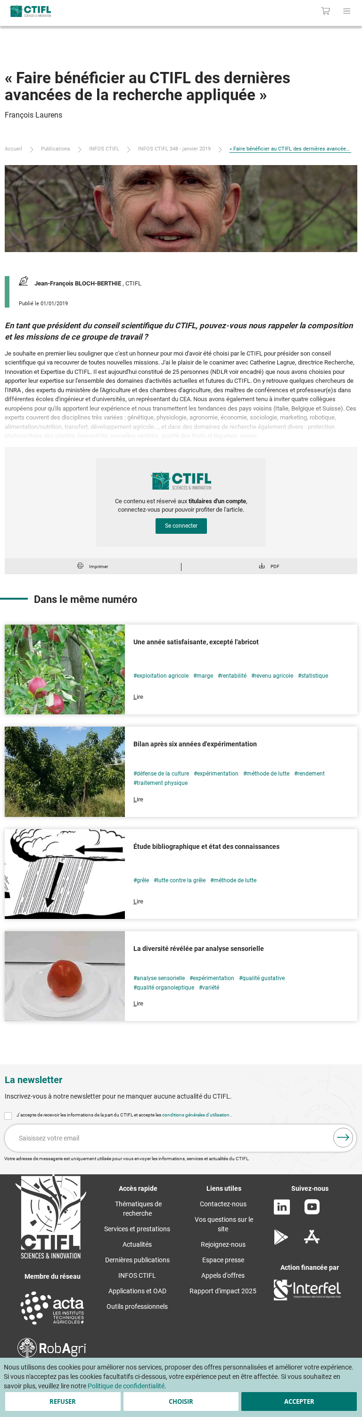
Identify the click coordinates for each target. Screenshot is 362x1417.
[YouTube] (312, 1212)
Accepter (299, 1401)
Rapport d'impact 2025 (222, 1291)
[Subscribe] (343, 1138)
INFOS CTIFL (104, 149)
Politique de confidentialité (126, 1386)
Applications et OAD (137, 1291)
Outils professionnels (137, 1306)
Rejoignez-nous (223, 1244)
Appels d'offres (223, 1275)
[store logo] (75, 11)
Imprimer (98, 566)
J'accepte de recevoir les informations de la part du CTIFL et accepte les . (124, 1114)
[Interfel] (307, 1298)
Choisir (181, 1401)
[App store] (312, 1242)
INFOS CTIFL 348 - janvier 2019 (174, 149)
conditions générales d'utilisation (196, 1114)
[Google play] (281, 1242)
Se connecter (181, 525)
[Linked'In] (282, 1212)
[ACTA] (52, 1326)
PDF (275, 566)
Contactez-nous (223, 1204)
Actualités (137, 1244)
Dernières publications (137, 1260)
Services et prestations (137, 1229)
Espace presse (223, 1260)
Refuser (62, 1401)
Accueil (13, 149)
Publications (55, 149)
